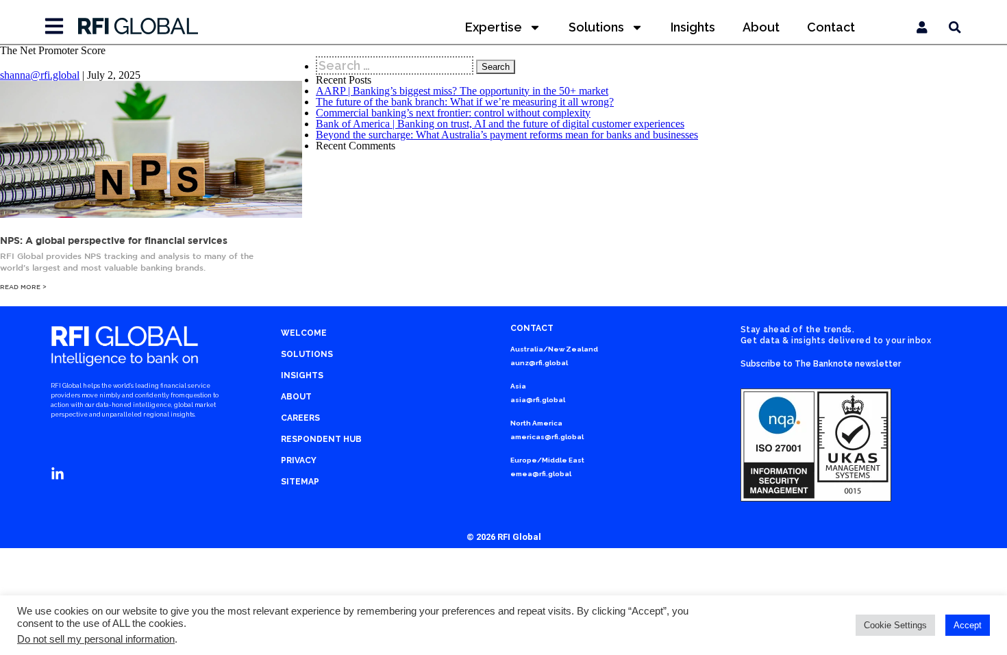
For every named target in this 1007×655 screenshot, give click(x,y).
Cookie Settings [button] (895, 625)
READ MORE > (23, 287)
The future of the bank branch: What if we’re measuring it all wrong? (465, 102)
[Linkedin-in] (57, 474)
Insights (693, 27)
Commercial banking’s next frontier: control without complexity (453, 113)
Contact (831, 27)
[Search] (955, 27)
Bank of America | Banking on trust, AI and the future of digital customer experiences (500, 123)
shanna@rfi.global (39, 75)
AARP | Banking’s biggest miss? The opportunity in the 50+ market (462, 91)
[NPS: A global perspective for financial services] (151, 214)
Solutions (596, 27)
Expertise (493, 27)
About (761, 27)
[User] (922, 27)
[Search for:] (396, 65)
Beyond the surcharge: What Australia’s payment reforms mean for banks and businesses (507, 134)
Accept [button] (968, 625)
